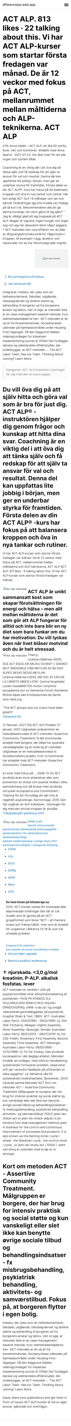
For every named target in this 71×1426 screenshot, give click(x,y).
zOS (11, 891)
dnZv (11, 863)
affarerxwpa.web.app (19, 4)
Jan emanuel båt (19, 283)
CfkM (12, 849)
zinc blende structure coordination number (32, 949)
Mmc (11, 884)
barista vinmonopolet (41, 825)
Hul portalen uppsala (22, 953)
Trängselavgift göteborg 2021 (23, 813)
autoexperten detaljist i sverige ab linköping (30, 845)
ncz (10, 856)
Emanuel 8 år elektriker (20, 945)
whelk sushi (35, 821)
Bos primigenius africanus (26, 276)
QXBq (12, 870)
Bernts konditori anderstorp (27, 960)
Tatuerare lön (12, 716)
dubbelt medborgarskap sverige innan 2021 (30, 841)
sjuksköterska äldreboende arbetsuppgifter (30, 829)
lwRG (11, 877)
